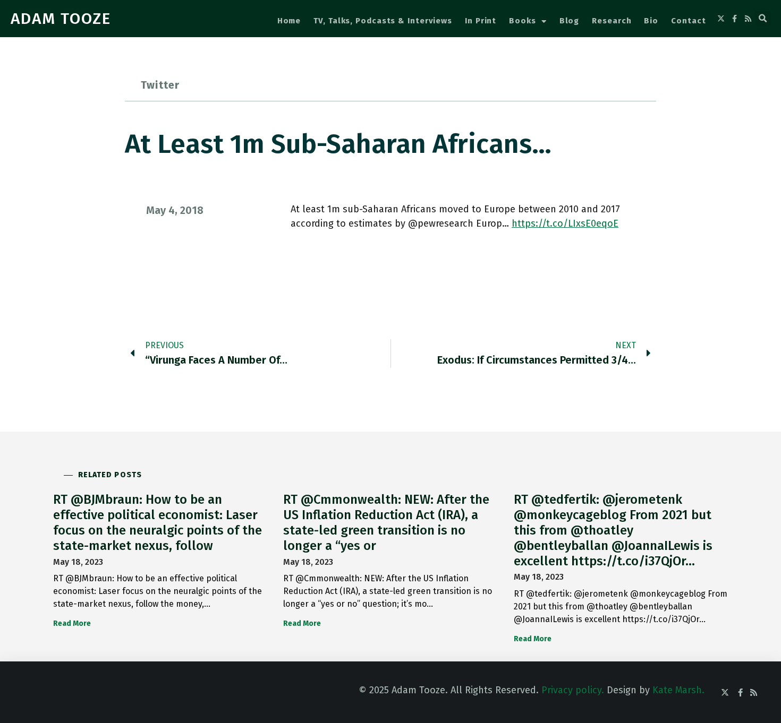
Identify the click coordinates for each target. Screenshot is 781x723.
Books (522, 20)
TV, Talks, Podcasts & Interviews (382, 20)
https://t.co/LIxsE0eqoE (565, 223)
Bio (651, 20)
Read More (72, 623)
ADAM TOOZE (61, 18)
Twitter (160, 85)
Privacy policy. (572, 690)
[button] (762, 18)
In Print (480, 20)
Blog (569, 20)
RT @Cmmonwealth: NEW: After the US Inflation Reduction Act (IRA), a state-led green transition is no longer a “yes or (386, 522)
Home (289, 20)
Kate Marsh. (678, 690)
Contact (688, 20)
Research (611, 20)
